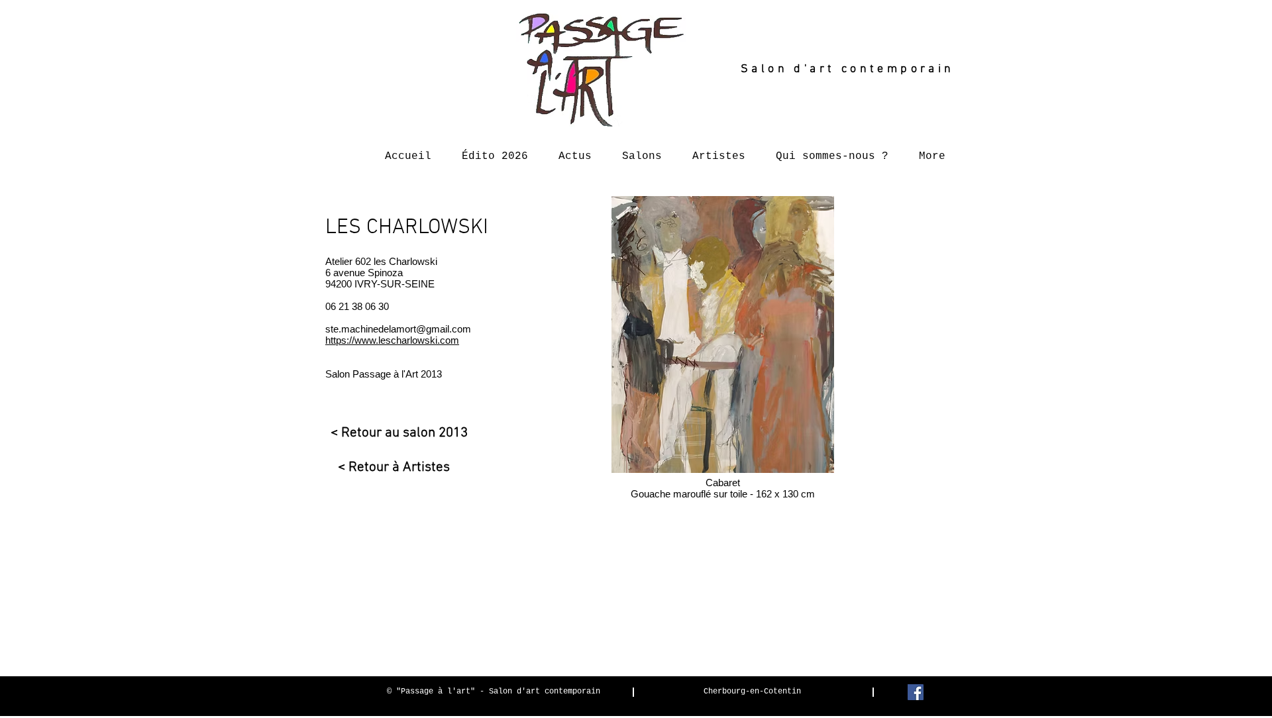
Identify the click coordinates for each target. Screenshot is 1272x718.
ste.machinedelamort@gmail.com (398, 328)
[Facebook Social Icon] (916, 692)
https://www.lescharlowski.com (392, 340)
